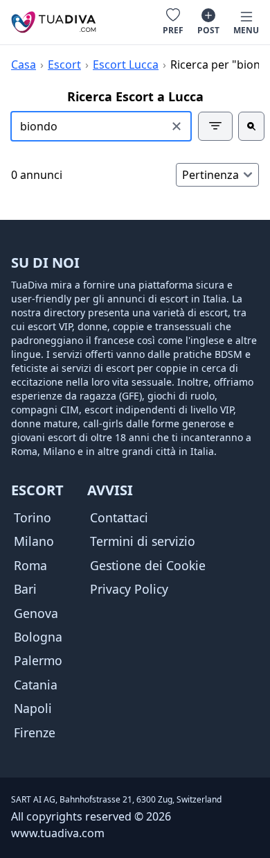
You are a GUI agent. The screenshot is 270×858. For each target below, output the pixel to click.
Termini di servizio (142, 541)
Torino (32, 517)
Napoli (33, 708)
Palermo (38, 660)
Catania (35, 684)
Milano (34, 541)
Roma (30, 565)
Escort (64, 64)
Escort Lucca (126, 64)
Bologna (38, 636)
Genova (36, 613)
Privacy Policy (129, 589)
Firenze (34, 732)
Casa (23, 64)
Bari (25, 589)
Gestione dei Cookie (148, 565)
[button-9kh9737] (251, 126)
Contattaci (119, 517)
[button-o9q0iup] (215, 126)
